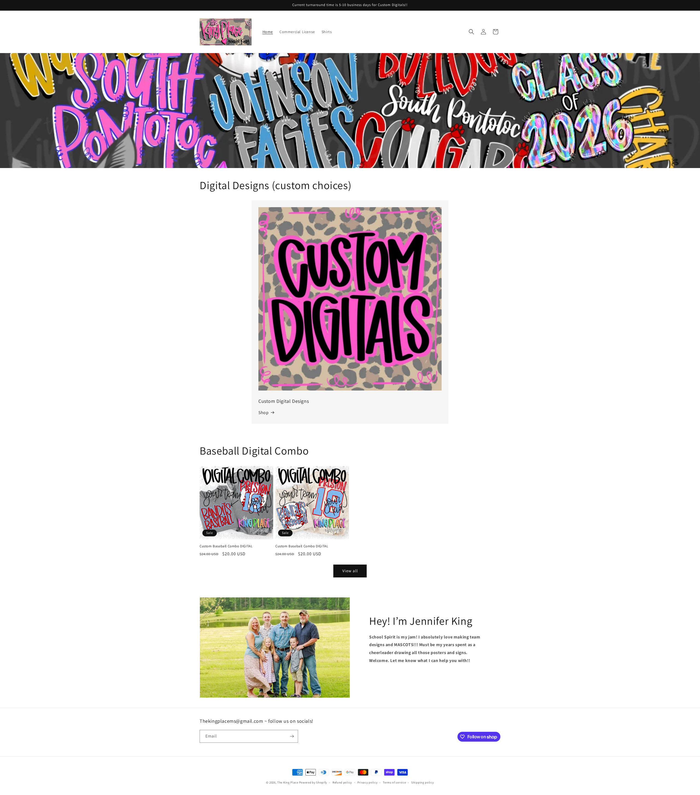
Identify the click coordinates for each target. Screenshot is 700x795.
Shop (263, 412)
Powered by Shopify (313, 782)
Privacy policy (367, 782)
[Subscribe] (292, 736)
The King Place (287, 782)
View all (350, 570)
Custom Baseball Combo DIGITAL (226, 546)
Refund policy (342, 782)
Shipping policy (422, 782)
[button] (471, 32)
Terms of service (394, 782)
